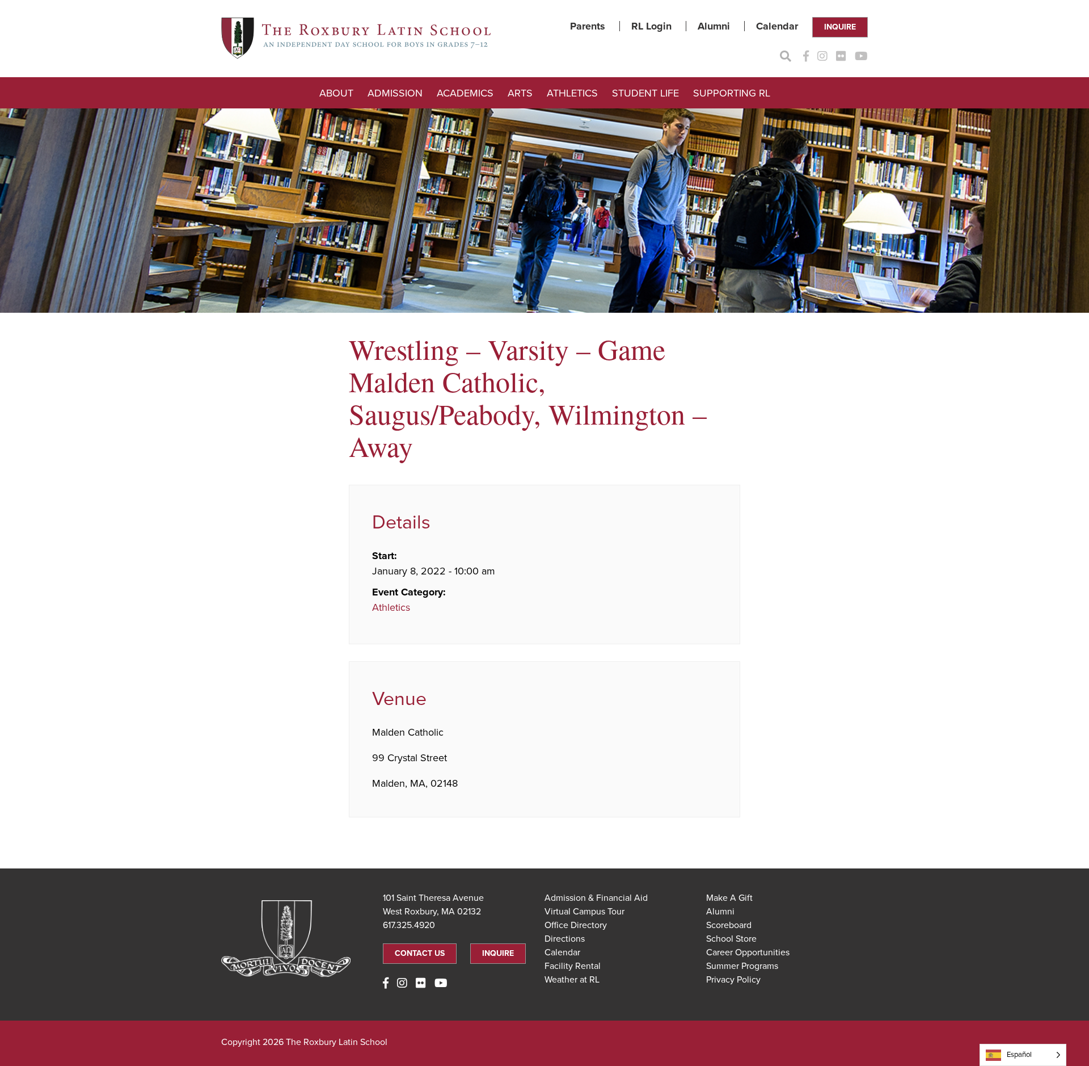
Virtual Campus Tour (584, 911)
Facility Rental (572, 966)
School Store (731, 939)
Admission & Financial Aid (596, 898)
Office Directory (575, 925)
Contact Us (420, 953)
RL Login (651, 26)
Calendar (777, 26)
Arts (520, 93)
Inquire (840, 27)
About (336, 93)
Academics (465, 93)
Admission (395, 93)
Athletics (572, 93)
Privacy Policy (733, 979)
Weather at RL (572, 979)
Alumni (714, 26)
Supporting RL (731, 93)
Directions (564, 939)
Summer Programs (742, 966)
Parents (587, 26)
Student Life (645, 93)
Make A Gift (729, 898)
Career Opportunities (748, 952)
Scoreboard (729, 925)
